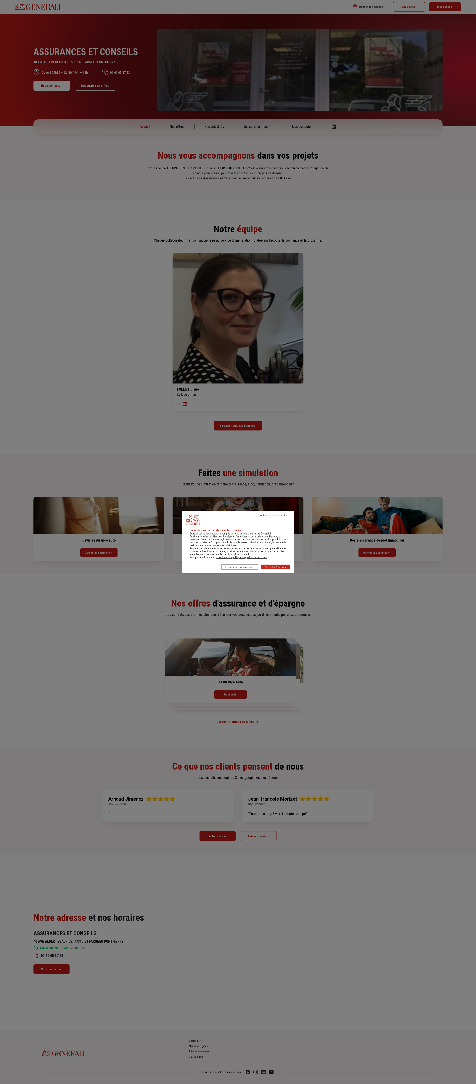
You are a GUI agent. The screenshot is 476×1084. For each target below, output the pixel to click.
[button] (241, 557)
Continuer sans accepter (272, 514)
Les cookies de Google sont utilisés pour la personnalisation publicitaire (232, 542)
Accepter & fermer (275, 566)
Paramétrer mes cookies (239, 566)
